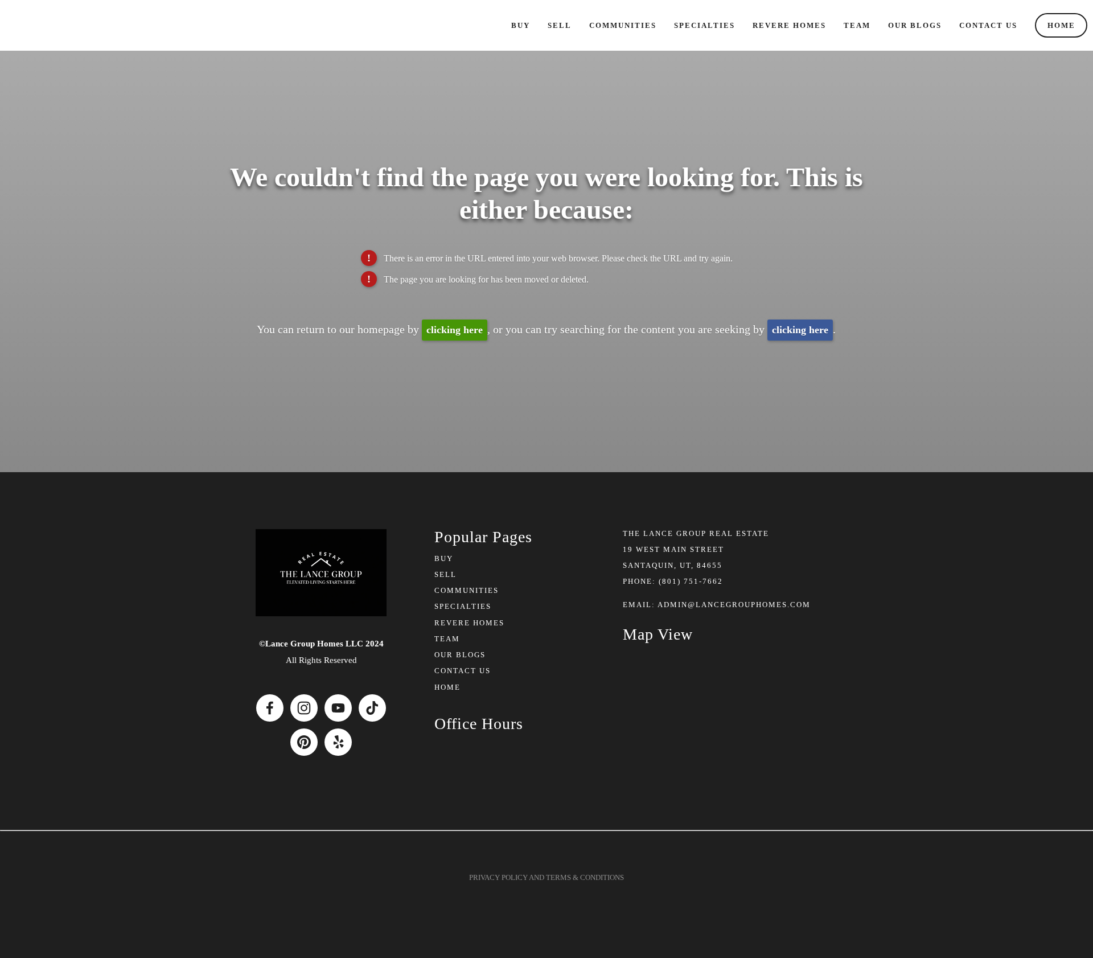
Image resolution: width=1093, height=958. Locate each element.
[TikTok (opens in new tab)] (372, 708)
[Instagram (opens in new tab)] (304, 708)
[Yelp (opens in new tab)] (338, 742)
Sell (560, 25)
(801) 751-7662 (691, 581)
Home (1061, 25)
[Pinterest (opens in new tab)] (304, 742)
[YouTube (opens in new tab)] (338, 708)
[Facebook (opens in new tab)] (269, 708)
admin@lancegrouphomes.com (734, 604)
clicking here (454, 329)
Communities (622, 25)
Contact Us (988, 25)
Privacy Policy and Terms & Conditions (546, 877)
